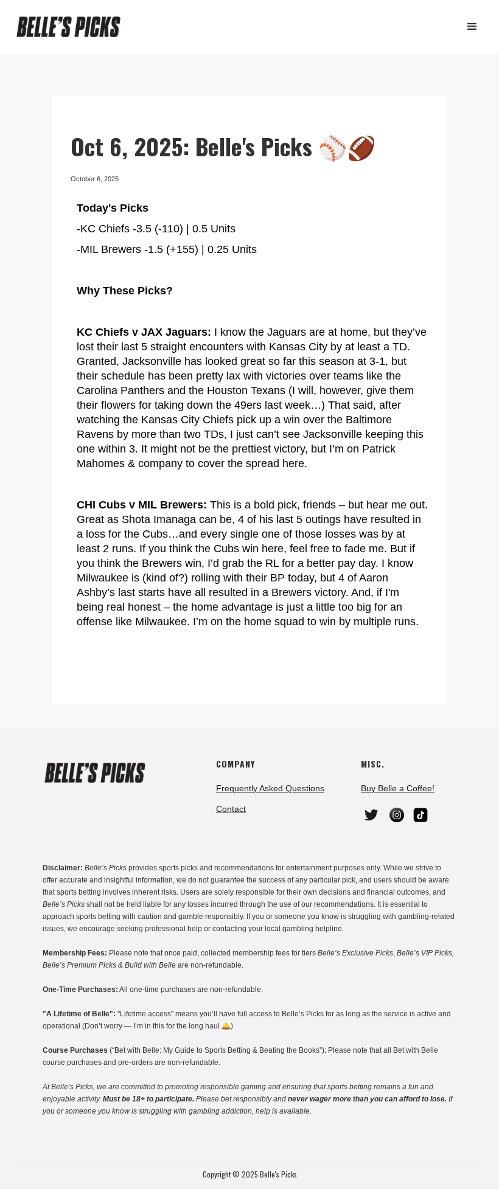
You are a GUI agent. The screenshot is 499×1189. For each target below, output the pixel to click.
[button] (472, 26)
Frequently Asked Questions (270, 788)
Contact (231, 809)
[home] (73, 27)
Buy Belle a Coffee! (397, 788)
